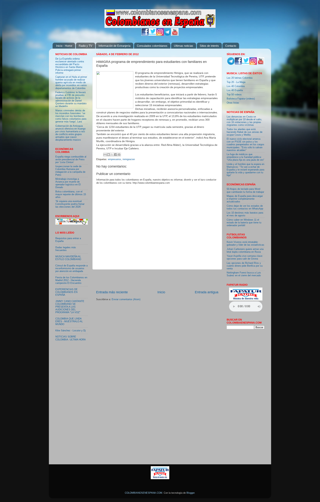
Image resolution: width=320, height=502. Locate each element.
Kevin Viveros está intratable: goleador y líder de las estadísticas (245, 243)
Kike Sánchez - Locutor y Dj (70, 330)
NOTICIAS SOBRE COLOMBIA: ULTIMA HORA (70, 338)
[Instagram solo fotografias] (160, 35)
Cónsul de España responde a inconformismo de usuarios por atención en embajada (71, 268)
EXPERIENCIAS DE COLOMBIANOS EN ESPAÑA (66, 292)
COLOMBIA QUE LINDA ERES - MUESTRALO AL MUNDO (69, 321)
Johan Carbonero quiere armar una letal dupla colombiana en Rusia (245, 250)
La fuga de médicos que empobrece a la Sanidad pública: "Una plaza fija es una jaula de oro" (245, 157)
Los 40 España (235, 90)
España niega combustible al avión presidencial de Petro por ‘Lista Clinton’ (70, 159)
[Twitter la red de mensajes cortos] (152, 35)
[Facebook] (145, 35)
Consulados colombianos (152, 45)
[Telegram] (167, 35)
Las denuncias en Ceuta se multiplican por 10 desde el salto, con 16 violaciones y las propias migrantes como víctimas (244, 120)
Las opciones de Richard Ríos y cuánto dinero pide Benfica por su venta (245, 266)
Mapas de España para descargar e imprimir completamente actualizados (245, 199)
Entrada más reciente (112, 292)
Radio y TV (85, 45)
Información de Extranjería (114, 45)
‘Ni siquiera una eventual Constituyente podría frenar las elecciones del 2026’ (69, 204)
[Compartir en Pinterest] (119, 154)
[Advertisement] (157, 279)
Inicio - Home (64, 45)
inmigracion (129, 159)
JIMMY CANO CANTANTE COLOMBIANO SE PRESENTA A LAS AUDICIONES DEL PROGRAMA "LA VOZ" (69, 307)
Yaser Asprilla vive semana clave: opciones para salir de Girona (245, 257)
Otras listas (233, 102)
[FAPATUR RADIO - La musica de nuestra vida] (160, 478)
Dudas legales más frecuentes (65, 249)
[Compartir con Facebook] (115, 154)
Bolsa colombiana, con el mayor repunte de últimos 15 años (70, 194)
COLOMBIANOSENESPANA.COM (143, 493)
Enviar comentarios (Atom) (126, 299)
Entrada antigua (206, 292)
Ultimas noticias (183, 45)
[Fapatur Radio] (245, 299)
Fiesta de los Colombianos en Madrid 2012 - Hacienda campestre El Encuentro (71, 280)
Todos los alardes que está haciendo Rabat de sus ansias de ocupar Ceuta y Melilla (244, 132)
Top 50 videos (234, 94)
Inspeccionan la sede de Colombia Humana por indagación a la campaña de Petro (70, 170)
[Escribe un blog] (108, 154)
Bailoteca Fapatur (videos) (241, 98)
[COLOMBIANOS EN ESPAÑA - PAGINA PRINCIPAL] (160, 18)
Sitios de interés (209, 45)
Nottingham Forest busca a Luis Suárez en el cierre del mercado (244, 274)
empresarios (114, 159)
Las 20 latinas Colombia (239, 78)
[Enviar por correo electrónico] (105, 154)
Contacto (230, 45)
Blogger (190, 493)
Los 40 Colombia (236, 86)
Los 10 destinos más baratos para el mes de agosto (245, 214)
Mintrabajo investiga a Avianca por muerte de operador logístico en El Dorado (68, 183)
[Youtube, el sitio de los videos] (175, 35)
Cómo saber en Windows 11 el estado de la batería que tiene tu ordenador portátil (244, 223)
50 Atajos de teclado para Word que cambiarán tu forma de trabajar (245, 190)
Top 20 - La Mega (236, 82)
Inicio (161, 292)
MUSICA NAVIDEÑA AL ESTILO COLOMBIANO (68, 258)
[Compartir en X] (112, 154)
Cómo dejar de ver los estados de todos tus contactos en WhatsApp (245, 207)
